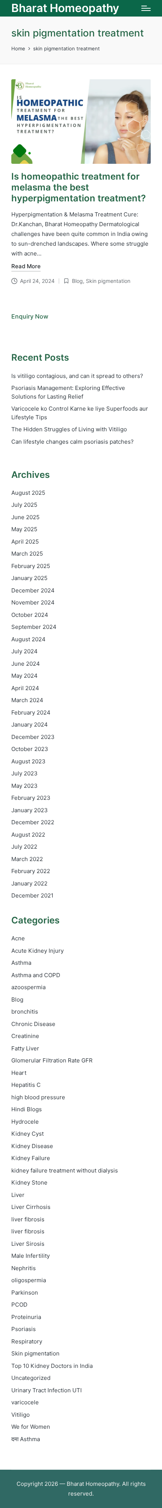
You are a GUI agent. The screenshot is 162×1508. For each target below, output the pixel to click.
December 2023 (33, 736)
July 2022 (24, 846)
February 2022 (30, 871)
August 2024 (28, 639)
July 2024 (24, 651)
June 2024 (25, 663)
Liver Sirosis (27, 1243)
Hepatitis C (26, 1084)
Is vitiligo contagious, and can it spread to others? (77, 375)
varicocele (25, 1402)
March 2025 (27, 553)
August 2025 (28, 492)
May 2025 (24, 529)
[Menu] (146, 8)
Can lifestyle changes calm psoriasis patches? (72, 441)
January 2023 (29, 810)
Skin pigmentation (108, 281)
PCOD (19, 1304)
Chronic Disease (33, 1023)
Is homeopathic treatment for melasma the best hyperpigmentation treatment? (78, 187)
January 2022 (29, 883)
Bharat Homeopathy (65, 8)
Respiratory (26, 1341)
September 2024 (34, 626)
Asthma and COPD (35, 975)
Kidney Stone (29, 1182)
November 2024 (33, 602)
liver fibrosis (27, 1219)
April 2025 (25, 541)
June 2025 (25, 517)
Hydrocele (25, 1121)
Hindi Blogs (26, 1109)
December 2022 (32, 822)
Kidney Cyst (27, 1133)
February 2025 (30, 566)
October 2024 (29, 614)
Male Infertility (30, 1255)
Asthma (21, 962)
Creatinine (25, 1036)
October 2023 (29, 748)
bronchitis (24, 1011)
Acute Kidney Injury (37, 950)
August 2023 (28, 761)
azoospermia (28, 987)
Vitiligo (20, 1414)
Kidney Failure (30, 1158)
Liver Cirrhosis (30, 1206)
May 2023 (24, 785)
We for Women (30, 1426)
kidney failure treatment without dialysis (64, 1170)
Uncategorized (30, 1377)
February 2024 (30, 712)
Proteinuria (26, 1317)
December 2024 (33, 590)
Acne (18, 938)
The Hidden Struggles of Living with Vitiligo (69, 429)
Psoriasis (23, 1329)
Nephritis (23, 1268)
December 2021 (32, 895)
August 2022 (28, 834)
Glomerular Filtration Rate (52, 1060)
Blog (77, 281)
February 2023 (30, 797)
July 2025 (24, 504)
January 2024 (29, 724)
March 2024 (27, 700)
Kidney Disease (32, 1146)
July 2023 (24, 773)
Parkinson (24, 1292)
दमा (25, 1439)
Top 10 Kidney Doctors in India (52, 1365)
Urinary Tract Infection (46, 1390)
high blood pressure (38, 1097)
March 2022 (27, 859)
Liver (17, 1194)
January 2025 (29, 578)
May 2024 (24, 675)
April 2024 (25, 688)
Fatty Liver (25, 1048)
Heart (18, 1072)
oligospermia (28, 1280)
